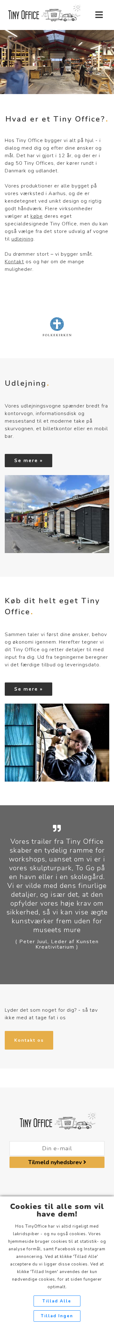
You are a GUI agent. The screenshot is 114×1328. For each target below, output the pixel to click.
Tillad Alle (56, 1301)
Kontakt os (29, 1040)
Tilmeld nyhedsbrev (55, 1162)
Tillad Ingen (57, 1316)
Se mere (26, 460)
